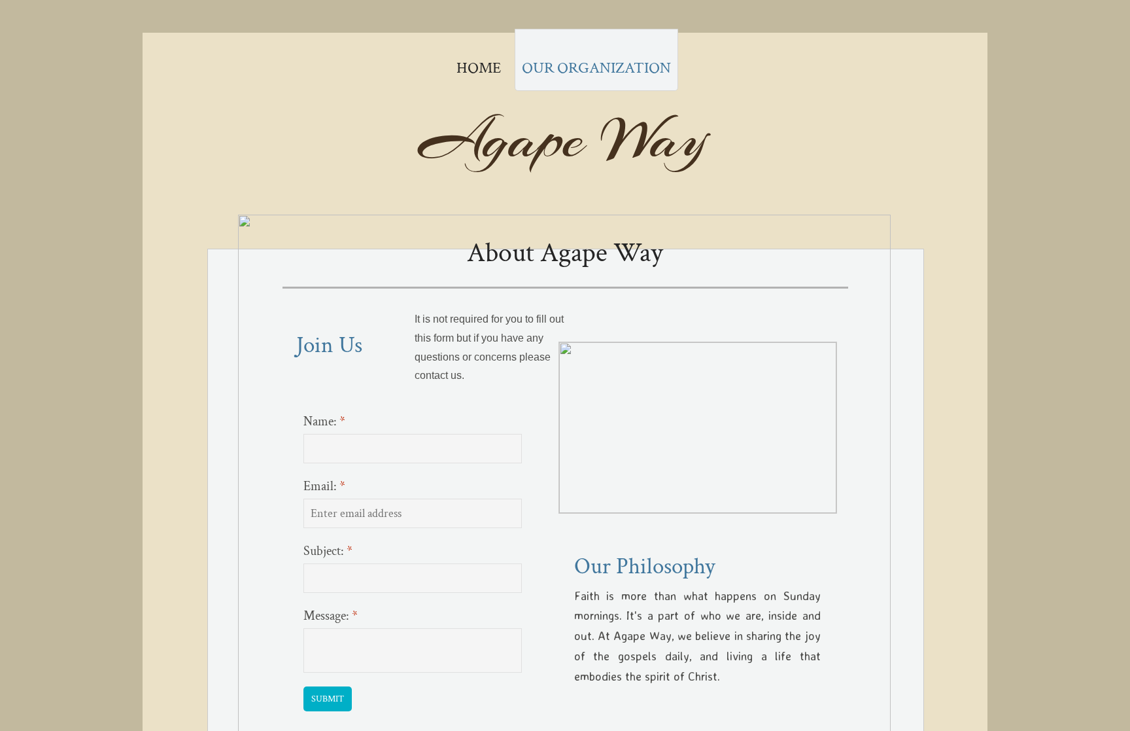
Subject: (327, 551)
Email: (324, 486)
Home (478, 68)
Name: (324, 421)
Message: (330, 615)
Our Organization (596, 68)
